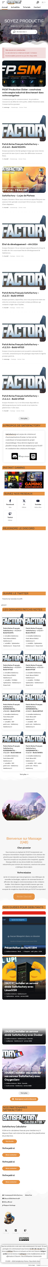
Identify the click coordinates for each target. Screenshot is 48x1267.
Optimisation (15, 643)
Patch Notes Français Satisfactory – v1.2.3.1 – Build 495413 (20, 294)
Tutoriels (30, 1038)
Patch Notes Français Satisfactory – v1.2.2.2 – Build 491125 (35, 667)
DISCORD (16, 1233)
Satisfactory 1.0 (22, 994)
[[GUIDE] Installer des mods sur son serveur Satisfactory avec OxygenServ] (24, 1067)
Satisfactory (14, 724)
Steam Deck (16, 646)
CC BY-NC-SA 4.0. (36, 1249)
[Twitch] (10, 517)
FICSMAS (14, 680)
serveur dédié (24, 996)
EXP (13, 722)
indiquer (22, 1254)
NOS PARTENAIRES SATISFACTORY (15, 1108)
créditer (9, 1251)
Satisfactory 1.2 (7, 641)
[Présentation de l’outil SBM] (24, 933)
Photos (35, 765)
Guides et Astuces (11, 951)
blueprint (27, 951)
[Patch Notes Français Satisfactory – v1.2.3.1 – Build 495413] (24, 277)
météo (40, 763)
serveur (17, 996)
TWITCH (25, 1233)
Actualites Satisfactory (11, 636)
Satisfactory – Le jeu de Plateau (18, 195)
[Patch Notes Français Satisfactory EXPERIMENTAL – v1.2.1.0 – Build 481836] (35, 737)
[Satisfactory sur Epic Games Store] (33, 456)
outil (32, 951)
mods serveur (10, 1086)
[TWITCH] (25, 1230)
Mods (19, 951)
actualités (8, 643)
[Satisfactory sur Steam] (24, 456)
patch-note (6, 724)
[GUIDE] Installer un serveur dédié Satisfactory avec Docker (23, 1033)
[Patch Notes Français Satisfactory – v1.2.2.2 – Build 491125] (24, 380)
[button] (4, 2)
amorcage (6, 107)
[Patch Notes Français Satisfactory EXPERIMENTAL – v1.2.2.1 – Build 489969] (35, 696)
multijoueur (9, 1041)
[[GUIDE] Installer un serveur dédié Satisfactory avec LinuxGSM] (24, 978)
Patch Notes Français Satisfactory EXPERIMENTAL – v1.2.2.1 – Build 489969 (34, 707)
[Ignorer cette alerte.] (44, 48)
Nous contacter (11, 1155)
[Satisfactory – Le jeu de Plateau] (24, 180)
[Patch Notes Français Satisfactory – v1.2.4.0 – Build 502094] (24, 128)
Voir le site (10, 1141)
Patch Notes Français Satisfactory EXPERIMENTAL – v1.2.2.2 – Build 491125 (11, 707)
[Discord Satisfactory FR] (14, 456)
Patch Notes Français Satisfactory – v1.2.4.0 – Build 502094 (12, 630)
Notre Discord (24, 896)
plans (36, 951)
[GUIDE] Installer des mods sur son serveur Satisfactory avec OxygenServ (22, 1076)
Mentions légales (31, 1265)
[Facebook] (10, 504)
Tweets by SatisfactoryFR (12, 599)
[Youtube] (38, 504)
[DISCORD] (16, 1230)
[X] (24, 504)
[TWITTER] (6, 1230)
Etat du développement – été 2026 (20, 244)
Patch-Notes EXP (8, 717)
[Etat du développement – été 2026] (24, 228)
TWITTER (6, 1233)
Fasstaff (6, 159)
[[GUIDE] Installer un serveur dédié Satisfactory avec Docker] (24, 1022)
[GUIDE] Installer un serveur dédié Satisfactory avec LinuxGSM (21, 986)
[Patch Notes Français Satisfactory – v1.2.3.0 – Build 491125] (24, 328)
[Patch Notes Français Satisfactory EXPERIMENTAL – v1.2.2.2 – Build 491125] (12, 696)
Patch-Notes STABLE (9, 638)
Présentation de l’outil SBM (20, 947)
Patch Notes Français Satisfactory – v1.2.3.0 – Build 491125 (12, 667)
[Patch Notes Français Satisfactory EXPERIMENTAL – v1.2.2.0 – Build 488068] (12, 737)
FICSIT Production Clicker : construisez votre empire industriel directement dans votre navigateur (23, 92)
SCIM (40, 951)
